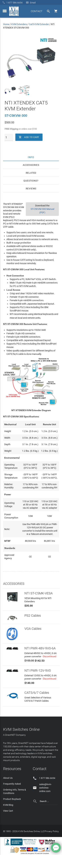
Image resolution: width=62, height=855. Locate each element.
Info (31, 157)
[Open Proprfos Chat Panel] (56, 848)
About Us (8, 778)
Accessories (31, 165)
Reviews (31, 188)
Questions (30, 180)
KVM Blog (8, 805)
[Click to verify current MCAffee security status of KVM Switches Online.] (48, 845)
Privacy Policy (52, 831)
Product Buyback (12, 799)
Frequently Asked (12, 783)
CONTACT (36, 11)
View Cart (8, 811)
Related (31, 173)
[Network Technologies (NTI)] (48, 42)
